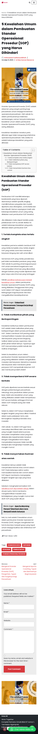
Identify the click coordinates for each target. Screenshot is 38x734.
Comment (8, 629)
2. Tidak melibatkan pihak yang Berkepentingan (17, 161)
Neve (9, 732)
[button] (22, 729)
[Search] (29, 2)
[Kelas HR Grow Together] (4, 2)
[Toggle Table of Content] (31, 150)
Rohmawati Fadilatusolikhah (15, 58)
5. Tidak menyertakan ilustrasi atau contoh (19, 169)
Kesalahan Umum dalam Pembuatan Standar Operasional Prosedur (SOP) (18, 154)
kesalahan (6, 549)
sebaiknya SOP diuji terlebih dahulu (15, 488)
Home (4, 13)
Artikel (18, 60)
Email (6, 612)
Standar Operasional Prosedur (14, 554)
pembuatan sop (18, 549)
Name (7, 603)
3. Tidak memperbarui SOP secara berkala (18, 165)
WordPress (26, 732)
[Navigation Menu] (33, 2)
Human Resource (27, 60)
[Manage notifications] (4, 729)
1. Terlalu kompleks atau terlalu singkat (19, 158)
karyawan (26, 545)
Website (7, 620)
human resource (14, 545)
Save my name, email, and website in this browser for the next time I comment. (18, 660)
